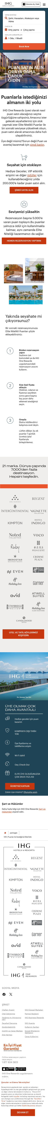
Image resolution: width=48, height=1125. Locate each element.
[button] (44, 4)
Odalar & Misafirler (13, 35)
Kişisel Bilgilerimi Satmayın (32, 1032)
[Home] (5, 833)
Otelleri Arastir (8, 1010)
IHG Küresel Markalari (34, 1010)
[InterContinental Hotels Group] (8, 4)
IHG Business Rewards (34, 1017)
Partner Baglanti (32, 1013)
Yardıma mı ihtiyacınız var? (11, 1018)
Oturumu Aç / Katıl (32, 4)
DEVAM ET (23, 1112)
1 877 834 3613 (10, 1061)
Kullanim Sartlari (32, 1027)
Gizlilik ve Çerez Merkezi (12, 1031)
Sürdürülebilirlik (8, 1027)
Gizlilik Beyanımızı (29, 1105)
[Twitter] (10, 994)
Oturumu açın (30, 792)
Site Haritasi (7, 1034)
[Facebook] (5, 994)
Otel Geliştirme (8, 1013)
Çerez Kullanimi (31, 1036)
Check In (8, 26)
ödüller (32, 175)
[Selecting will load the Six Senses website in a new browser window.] (15, 857)
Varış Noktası (10, 15)
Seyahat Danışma (9, 1023)
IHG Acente (30, 1023)
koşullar (16, 1096)
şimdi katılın (37, 145)
